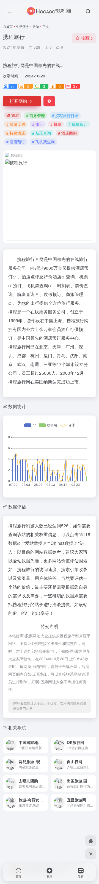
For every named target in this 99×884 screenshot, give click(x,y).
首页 (9, 26)
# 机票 (55, 124)
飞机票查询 (37, 285)
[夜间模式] (90, 853)
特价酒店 (52, 277)
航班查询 (26, 294)
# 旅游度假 (15, 124)
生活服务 (22, 26)
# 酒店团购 (67, 133)
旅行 (30, 259)
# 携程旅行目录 (65, 115)
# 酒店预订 (15, 141)
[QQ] (90, 840)
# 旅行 (37, 124)
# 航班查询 (41, 133)
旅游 (35, 26)
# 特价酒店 (15, 133)
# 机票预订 (77, 124)
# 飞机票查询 (43, 141)
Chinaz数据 (62, 543)
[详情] (43, 741)
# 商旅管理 (35, 115)
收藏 (87, 38)
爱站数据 (34, 543)
